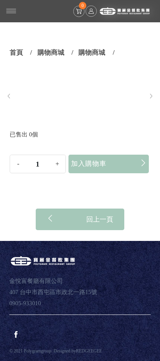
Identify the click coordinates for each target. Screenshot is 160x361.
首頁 (16, 52)
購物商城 (51, 52)
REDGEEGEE (89, 351)
